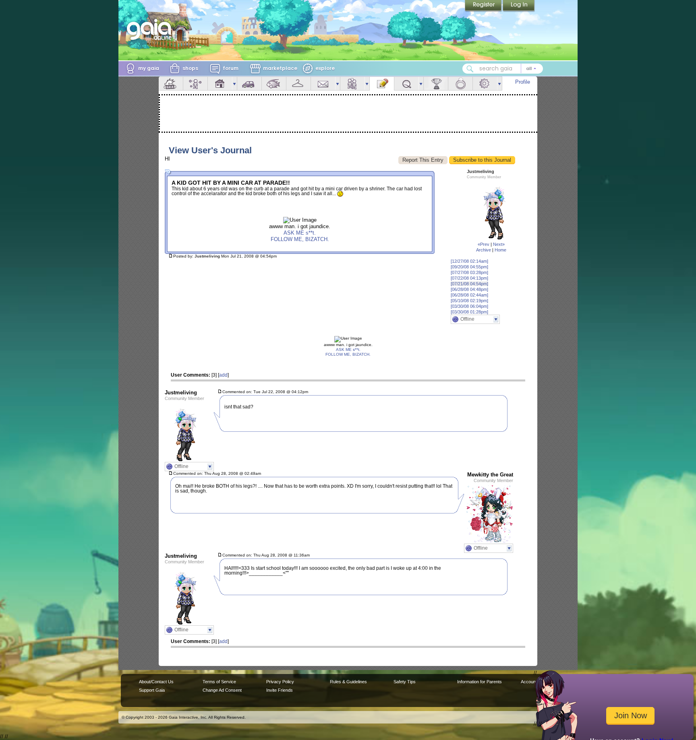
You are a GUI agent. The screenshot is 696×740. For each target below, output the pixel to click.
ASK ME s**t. (300, 233)
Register (484, 6)
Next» (499, 244)
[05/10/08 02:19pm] (469, 300)
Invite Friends (279, 690)
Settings (485, 83)
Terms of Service (219, 681)
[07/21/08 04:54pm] (469, 283)
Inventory (298, 83)
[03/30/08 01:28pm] (469, 311)
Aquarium (274, 83)
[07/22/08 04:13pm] (469, 278)
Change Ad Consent (222, 690)
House (220, 83)
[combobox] (502, 69)
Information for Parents (479, 681)
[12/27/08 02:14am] (469, 261)
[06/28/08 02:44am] (469, 295)
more (234, 83)
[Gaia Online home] (151, 29)
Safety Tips (405, 681)
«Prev (483, 244)
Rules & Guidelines (348, 681)
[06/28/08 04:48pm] (469, 289)
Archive (483, 249)
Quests (406, 83)
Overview (171, 83)
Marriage (460, 83)
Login (519, 6)
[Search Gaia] (470, 69)
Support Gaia (152, 690)
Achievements (436, 83)
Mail (323, 83)
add (223, 375)
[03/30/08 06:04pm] (469, 306)
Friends (352, 83)
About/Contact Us (156, 681)
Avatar (195, 83)
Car (249, 83)
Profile (522, 82)
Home (500, 249)
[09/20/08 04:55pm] (469, 266)
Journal (382, 83)
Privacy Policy (280, 681)
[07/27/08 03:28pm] (469, 272)
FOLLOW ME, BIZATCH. (300, 239)
